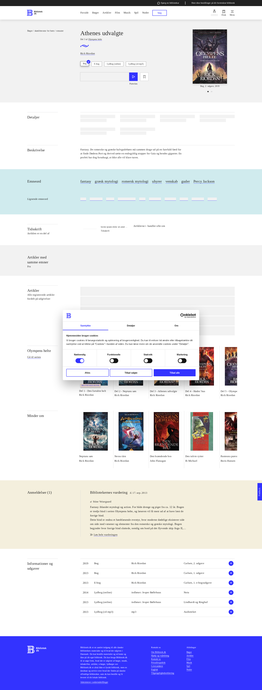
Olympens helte (39, 351)
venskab (172, 181)
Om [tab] (176, 325)
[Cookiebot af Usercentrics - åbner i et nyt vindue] (182, 315)
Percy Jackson (204, 181)
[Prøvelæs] (133, 76)
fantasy (85, 181)
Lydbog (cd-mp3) (136, 64)
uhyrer (157, 181)
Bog (84, 63)
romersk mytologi (135, 181)
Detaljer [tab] (131, 325)
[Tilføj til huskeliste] (144, 76)
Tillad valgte (131, 372)
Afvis (87, 372)
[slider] (210, 58)
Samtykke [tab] (85, 325)
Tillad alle (175, 372)
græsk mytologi (106, 181)
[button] (157, 563)
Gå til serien (34, 357)
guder (185, 181)
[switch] (114, 360)
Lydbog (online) (114, 64)
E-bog (96, 64)
